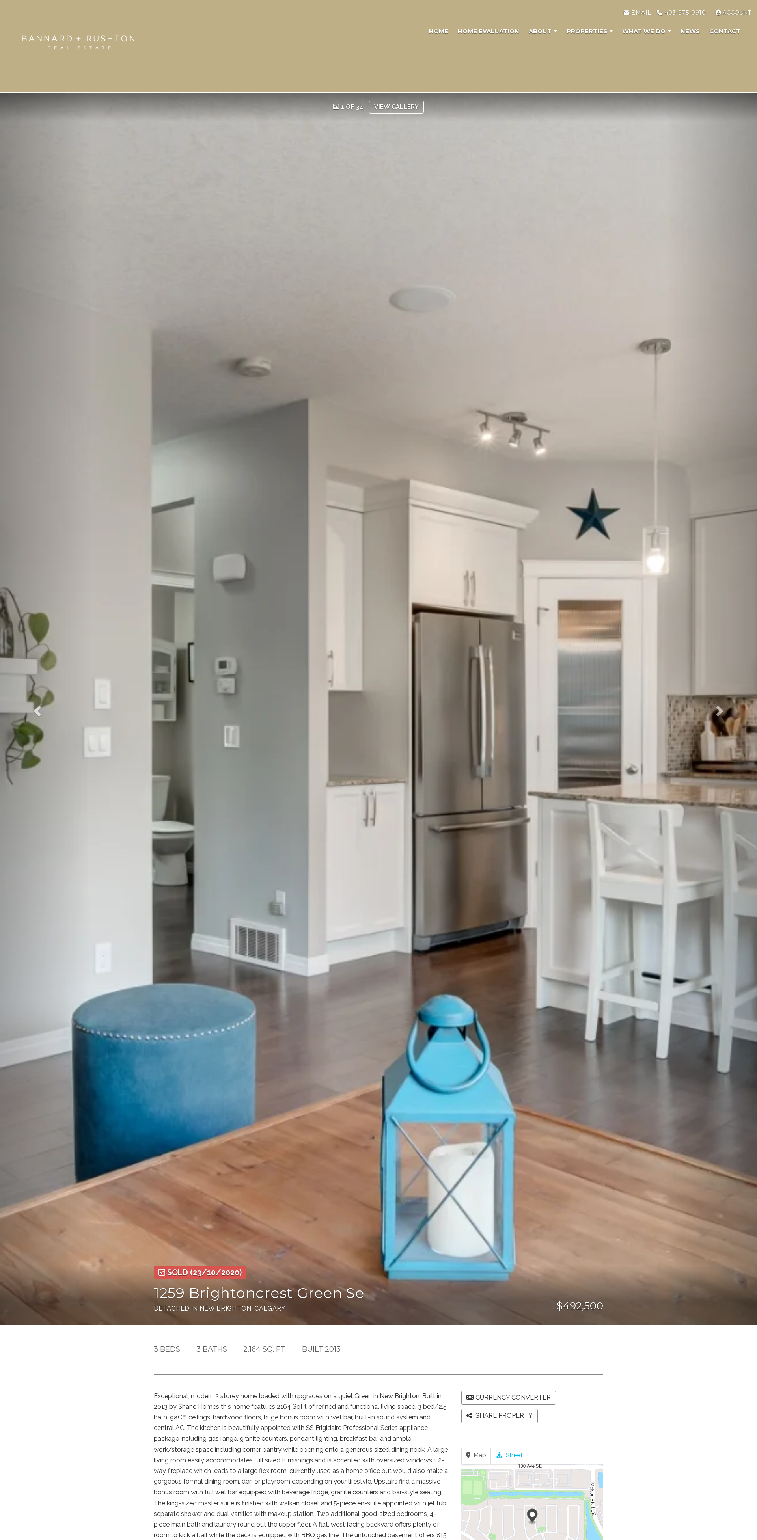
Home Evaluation (488, 31)
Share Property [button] (503, 1415)
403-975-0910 (684, 12)
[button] (45, 709)
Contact (724, 31)
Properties (588, 31)
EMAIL (640, 12)
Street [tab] (513, 1455)
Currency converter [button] (513, 1397)
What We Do (644, 31)
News (690, 31)
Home (438, 31)
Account (736, 12)
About (541, 31)
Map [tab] (479, 1455)
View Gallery (396, 106)
